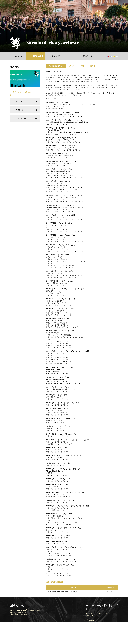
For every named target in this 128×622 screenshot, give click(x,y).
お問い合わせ (87, 56)
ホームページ (17, 56)
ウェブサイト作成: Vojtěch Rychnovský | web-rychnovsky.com (101, 620)
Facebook (89, 613)
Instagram (108, 613)
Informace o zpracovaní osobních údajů (63, 592)
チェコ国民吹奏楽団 (35, 56)
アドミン (80, 620)
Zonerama (89, 615)
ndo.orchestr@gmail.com (18, 614)
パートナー (72, 56)
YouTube (98, 613)
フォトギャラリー (55, 56)
